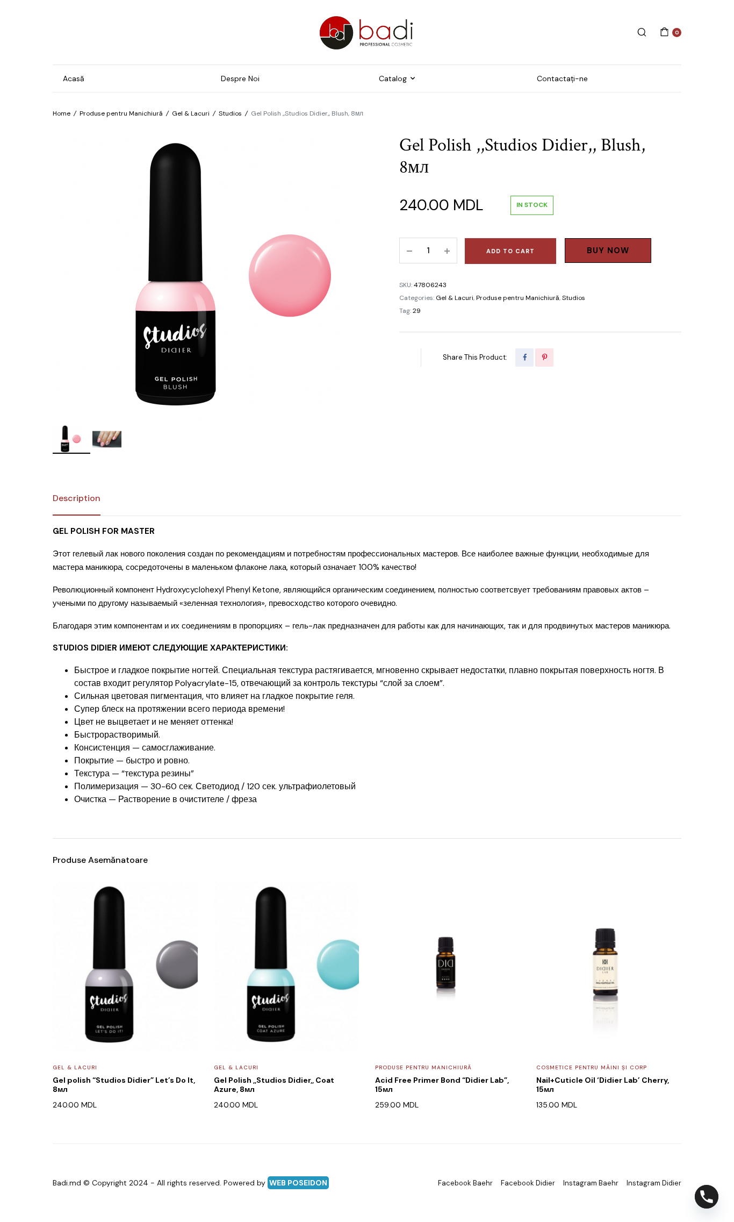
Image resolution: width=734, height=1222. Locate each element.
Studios (230, 113)
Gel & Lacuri (191, 113)
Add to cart (510, 251)
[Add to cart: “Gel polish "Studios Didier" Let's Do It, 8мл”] (182, 923)
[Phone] (706, 1197)
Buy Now (608, 250)
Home (61, 113)
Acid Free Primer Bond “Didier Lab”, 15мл (442, 1084)
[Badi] (367, 32)
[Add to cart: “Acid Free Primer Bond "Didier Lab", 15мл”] (505, 923)
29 (417, 310)
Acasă (73, 78)
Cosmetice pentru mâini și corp (591, 1067)
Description (76, 498)
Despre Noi (240, 78)
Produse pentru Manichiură (121, 113)
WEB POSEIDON (298, 1183)
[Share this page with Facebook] (524, 357)
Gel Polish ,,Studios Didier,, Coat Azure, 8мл (274, 1084)
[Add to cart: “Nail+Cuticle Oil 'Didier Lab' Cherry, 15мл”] (666, 923)
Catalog (393, 78)
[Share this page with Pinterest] (544, 357)
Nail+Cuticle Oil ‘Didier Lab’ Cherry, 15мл (602, 1084)
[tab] (76, 498)
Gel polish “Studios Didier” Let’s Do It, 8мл (124, 1084)
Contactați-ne (562, 78)
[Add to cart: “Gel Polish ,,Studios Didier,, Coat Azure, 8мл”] (344, 923)
